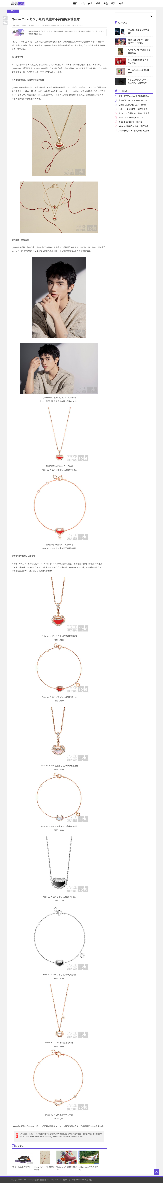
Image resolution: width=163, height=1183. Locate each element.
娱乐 (98, 3)
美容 (90, 3)
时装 (83, 3)
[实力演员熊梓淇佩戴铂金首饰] (120, 35)
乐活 (113, 3)
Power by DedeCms (54, 1180)
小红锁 (67, 25)
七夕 (62, 25)
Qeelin (53, 25)
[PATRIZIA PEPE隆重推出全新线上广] (120, 55)
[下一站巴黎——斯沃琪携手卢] (120, 75)
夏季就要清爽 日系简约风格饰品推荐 (134, 131)
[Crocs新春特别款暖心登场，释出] (120, 65)
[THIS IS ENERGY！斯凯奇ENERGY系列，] (121, 45)
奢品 (105, 3)
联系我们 (88, 1180)
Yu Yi (58, 25)
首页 (75, 3)
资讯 (121, 3)
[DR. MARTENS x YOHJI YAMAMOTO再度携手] (121, 85)
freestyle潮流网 (18, 3)
